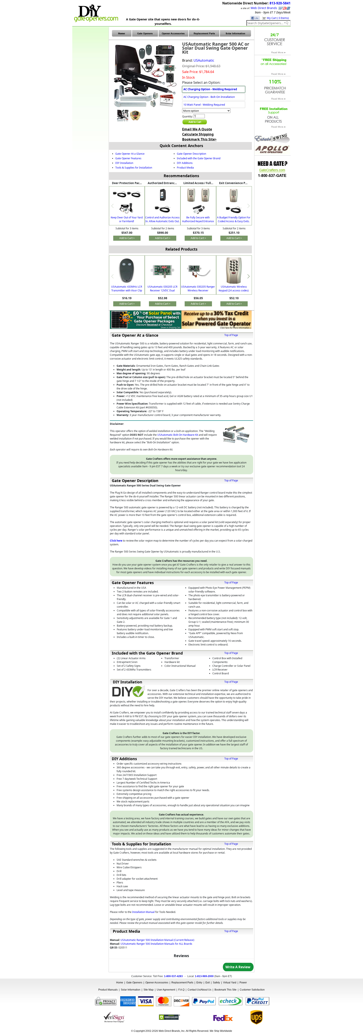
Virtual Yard (229, 982)
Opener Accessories (156, 982)
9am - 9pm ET (264, 12)
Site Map (148, 989)
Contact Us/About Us (199, 989)
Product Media (185, 167)
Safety (216, 982)
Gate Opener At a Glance (130, 153)
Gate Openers (134, 982)
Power (243, 982)
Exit (207, 982)
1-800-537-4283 (173, 976)
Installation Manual (143, 912)
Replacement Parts (182, 982)
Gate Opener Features (128, 158)
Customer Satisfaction (252, 989)
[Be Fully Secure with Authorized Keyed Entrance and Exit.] (198, 201)
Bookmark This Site (225, 989)
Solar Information (130, 989)
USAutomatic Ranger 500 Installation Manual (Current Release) (157, 940)
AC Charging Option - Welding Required (210, 89)
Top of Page (231, 335)
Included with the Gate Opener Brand (198, 158)
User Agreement (166, 989)
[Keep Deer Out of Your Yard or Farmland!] (127, 202)
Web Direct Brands (264, 8)
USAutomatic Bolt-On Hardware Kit (177, 435)
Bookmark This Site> (199, 139)
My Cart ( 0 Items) (278, 18)
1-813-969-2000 (204, 976)
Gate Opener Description (191, 153)
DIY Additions (185, 163)
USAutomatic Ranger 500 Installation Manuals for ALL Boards (156, 944)
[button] (248, 276)
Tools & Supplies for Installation (133, 167)
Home (119, 982)
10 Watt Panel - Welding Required (204, 104)
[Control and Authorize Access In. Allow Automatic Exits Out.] (163, 201)
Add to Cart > (127, 238)
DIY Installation (124, 163)
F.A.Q (181, 989)
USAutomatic (203, 60)
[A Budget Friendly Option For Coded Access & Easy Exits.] (234, 201)
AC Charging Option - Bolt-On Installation (209, 97)
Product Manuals (108, 989)
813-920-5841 (280, 3)
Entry (199, 982)
